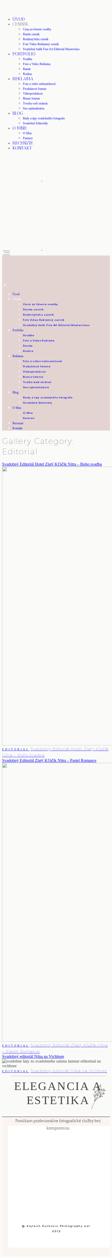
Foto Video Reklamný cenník (41, 44)
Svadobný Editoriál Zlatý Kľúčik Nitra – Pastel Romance (49, 760)
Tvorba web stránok (35, 103)
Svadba (27, 59)
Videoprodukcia (32, 93)
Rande (27, 69)
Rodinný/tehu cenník (35, 39)
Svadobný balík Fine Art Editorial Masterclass (51, 49)
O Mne (20, 128)
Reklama (23, 79)
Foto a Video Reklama (36, 64)
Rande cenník (31, 34)
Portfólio (24, 54)
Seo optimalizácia (33, 108)
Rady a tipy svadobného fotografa (44, 118)
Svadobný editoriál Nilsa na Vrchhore (33, 1056)
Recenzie (23, 143)
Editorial (15, 749)
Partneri (28, 138)
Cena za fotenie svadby (37, 29)
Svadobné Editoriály (35, 123)
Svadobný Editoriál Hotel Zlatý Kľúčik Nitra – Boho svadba (52, 464)
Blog (18, 113)
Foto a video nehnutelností (39, 84)
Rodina (27, 74)
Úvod (19, 19)
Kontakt (22, 148)
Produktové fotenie (34, 89)
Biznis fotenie (31, 98)
